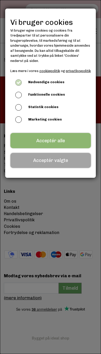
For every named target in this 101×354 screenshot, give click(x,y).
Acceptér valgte (50, 160)
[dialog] (50, 177)
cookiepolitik (49, 71)
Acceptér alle (50, 141)
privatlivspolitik (78, 71)
